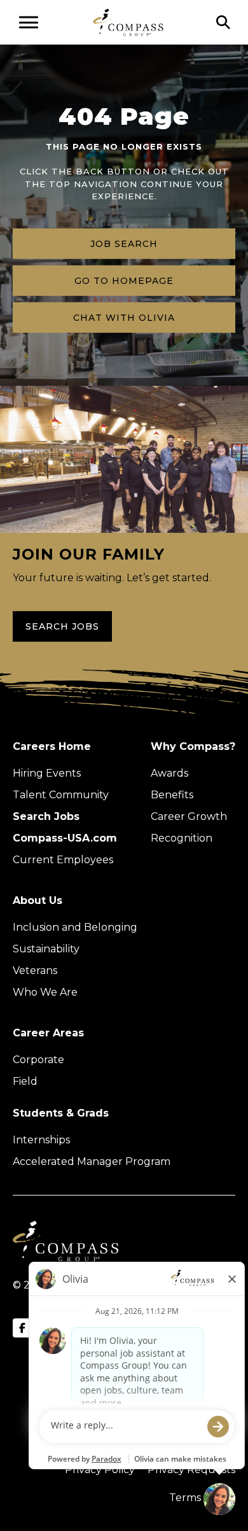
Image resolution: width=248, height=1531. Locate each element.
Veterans (35, 970)
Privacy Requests (191, 1470)
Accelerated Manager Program (91, 1161)
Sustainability (46, 949)
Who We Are (45, 992)
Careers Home (52, 746)
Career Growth (189, 816)
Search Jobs (62, 626)
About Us (37, 900)
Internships (41, 1140)
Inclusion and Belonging (75, 927)
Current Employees (63, 860)
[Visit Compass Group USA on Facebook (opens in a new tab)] (22, 1327)
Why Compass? (193, 746)
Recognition (181, 838)
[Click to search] (223, 22)
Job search (124, 243)
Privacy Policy (100, 1470)
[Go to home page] (128, 22)
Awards (169, 773)
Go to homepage (124, 280)
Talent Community (61, 795)
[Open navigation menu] (29, 22)
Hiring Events (47, 773)
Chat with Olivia (124, 317)
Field (25, 1081)
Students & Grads (61, 1113)
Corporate (38, 1060)
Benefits (172, 795)
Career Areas (48, 1033)
